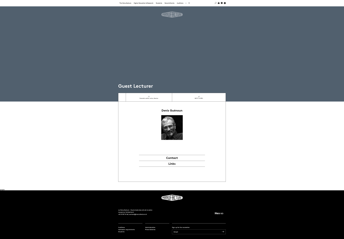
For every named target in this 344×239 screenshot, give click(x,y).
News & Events (169, 3)
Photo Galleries (150, 229)
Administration (150, 227)
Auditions (180, 3)
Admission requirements (126, 229)
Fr (189, 3)
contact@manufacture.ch (138, 214)
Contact (172, 158)
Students (159, 3)
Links (172, 163)
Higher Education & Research (143, 3)
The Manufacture (125, 3)
